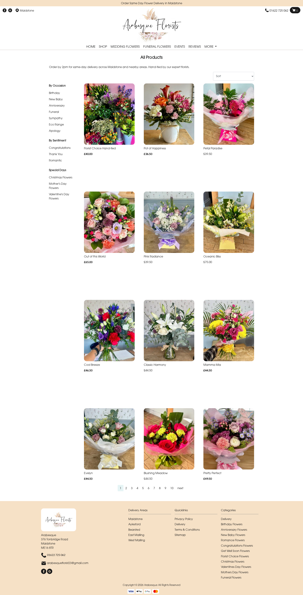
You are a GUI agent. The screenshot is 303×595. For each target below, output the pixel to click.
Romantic (55, 160)
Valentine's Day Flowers (59, 196)
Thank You (56, 154)
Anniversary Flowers (234, 529)
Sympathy (56, 118)
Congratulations (59, 147)
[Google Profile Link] (10, 10)
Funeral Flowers (157, 46)
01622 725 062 (279, 10)
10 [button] (171, 488)
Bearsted (134, 529)
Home (90, 46)
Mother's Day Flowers (58, 186)
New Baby (56, 99)
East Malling (136, 535)
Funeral (54, 112)
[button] (151, 511)
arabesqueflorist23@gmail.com (67, 563)
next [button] (180, 488)
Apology (54, 130)
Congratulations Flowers (237, 545)
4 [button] (137, 488)
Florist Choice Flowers (235, 556)
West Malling (136, 540)
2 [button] (126, 488)
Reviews (194, 46)
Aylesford (134, 524)
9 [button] (165, 488)
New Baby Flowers (233, 535)
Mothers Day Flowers (234, 572)
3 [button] (132, 488)
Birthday (54, 93)
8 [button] (160, 488)
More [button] (209, 46)
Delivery (180, 524)
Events (179, 46)
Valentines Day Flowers (236, 567)
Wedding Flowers (125, 46)
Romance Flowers (233, 540)
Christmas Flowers (60, 177)
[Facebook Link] (4, 10)
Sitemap (180, 535)
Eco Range (56, 124)
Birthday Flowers (231, 524)
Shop (103, 46)
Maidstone (135, 519)
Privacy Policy (184, 519)
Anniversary (57, 105)
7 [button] (154, 488)
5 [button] (143, 488)
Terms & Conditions (187, 529)
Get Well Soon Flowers (235, 551)
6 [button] (148, 488)
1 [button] (120, 488)
